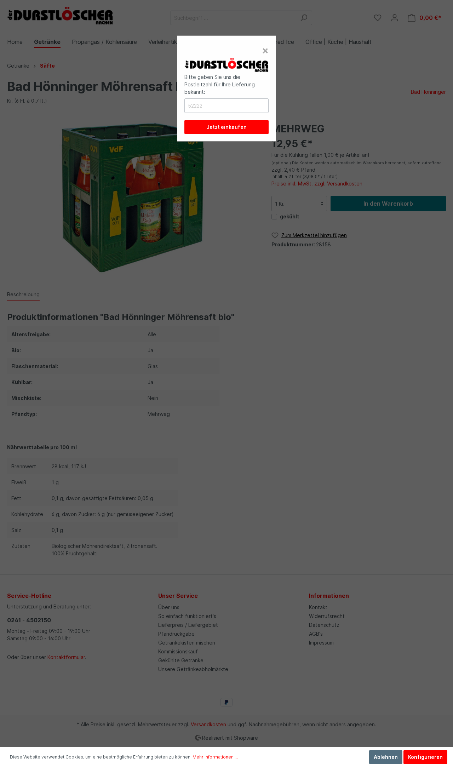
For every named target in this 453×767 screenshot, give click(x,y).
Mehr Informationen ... (215, 757)
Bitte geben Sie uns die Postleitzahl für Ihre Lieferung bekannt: (219, 84)
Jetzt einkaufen (226, 127)
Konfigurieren (425, 757)
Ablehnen (386, 757)
